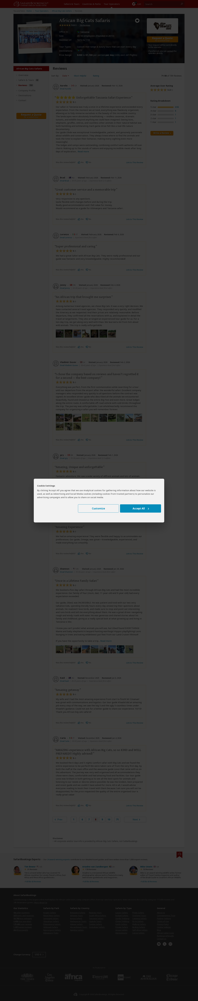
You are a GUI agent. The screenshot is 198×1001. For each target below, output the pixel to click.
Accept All (139, 508)
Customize (98, 508)
